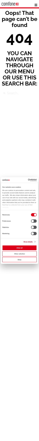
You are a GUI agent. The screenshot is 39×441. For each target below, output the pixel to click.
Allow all (19, 248)
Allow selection (19, 254)
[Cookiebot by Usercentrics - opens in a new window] (28, 180)
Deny (19, 260)
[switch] (34, 221)
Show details (28, 242)
